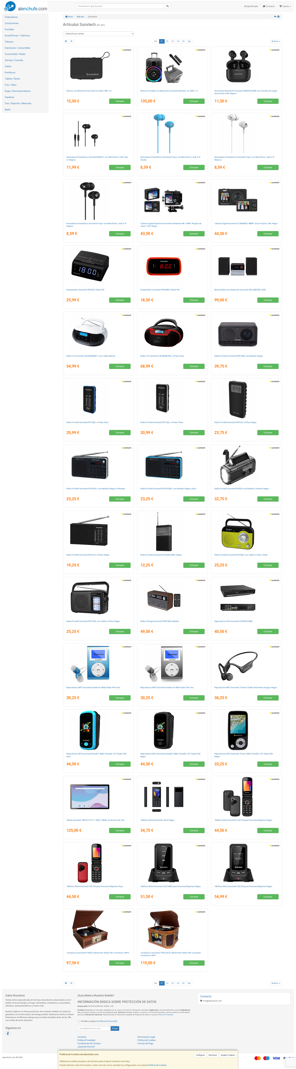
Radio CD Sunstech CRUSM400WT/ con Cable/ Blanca (90, 356)
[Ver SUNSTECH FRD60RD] (173, 266)
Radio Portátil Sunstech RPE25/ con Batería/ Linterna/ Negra (241, 488)
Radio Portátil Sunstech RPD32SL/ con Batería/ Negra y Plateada (95, 488)
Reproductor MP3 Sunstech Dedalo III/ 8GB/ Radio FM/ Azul (93, 687)
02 (167, 41)
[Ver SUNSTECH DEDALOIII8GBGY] (173, 664)
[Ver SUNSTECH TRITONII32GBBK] (247, 664)
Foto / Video (10, 85)
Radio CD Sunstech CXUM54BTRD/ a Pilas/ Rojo (162, 356)
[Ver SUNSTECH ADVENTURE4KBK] (173, 200)
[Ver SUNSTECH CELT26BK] (247, 863)
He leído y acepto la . (99, 1021)
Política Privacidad (86, 1040)
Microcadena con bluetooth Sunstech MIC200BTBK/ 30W (240, 290)
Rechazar (213, 1055)
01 (162, 41)
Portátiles (9, 29)
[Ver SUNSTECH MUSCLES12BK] (173, 67)
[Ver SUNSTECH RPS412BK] (99, 531)
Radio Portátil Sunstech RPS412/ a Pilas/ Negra (87, 555)
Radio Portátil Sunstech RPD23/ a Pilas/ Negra (235, 422)
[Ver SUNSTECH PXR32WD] (99, 929)
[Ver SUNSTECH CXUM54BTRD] (173, 332)
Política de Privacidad (165, 1015)
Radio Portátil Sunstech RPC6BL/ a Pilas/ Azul (87, 422)
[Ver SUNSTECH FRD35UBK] (99, 266)
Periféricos (10, 72)
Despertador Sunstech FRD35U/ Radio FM (85, 290)
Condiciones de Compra (89, 1043)
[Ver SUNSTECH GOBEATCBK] (99, 67)
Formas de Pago (145, 1043)
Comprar (120, 101)
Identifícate (252, 6)
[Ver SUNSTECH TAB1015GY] (99, 797)
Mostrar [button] (275, 41)
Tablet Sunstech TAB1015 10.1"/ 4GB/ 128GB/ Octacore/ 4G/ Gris (95, 820)
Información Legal (146, 1037)
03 (173, 41)
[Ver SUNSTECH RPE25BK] (247, 465)
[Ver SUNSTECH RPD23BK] (247, 399)
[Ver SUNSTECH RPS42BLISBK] (173, 531)
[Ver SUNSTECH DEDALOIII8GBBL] (99, 664)
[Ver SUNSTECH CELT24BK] (247, 797)
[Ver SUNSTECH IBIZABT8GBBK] (173, 730)
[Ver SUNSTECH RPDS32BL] (173, 465)
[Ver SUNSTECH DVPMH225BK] (247, 598)
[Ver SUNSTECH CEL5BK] (173, 797)
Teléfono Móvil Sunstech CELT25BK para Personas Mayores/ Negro (170, 886)
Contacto (270, 6)
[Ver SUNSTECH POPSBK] (99, 200)
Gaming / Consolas (14, 60)
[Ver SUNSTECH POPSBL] (173, 133)
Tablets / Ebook (12, 78)
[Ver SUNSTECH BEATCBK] (99, 133)
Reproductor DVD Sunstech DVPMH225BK (233, 621)
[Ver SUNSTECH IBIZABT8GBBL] (99, 730)
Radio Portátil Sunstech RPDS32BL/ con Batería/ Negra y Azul (168, 488)
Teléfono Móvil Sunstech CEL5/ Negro (157, 820)
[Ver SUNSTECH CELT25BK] (173, 863)
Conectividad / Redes (15, 54)
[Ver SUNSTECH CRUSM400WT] (99, 332)
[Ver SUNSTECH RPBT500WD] (173, 598)
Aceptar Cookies (228, 1055)
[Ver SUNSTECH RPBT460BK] (247, 332)
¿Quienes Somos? (86, 1046)
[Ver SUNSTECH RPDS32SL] (99, 465)
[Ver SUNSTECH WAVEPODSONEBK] (247, 67)
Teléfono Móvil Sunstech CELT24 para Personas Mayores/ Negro (243, 820)
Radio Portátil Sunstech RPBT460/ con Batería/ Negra (238, 356)
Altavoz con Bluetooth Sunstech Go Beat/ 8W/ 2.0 (88, 91)
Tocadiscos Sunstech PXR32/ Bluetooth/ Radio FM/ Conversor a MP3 (97, 953)
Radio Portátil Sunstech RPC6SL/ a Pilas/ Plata (161, 422)
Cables (8, 66)
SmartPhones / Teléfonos (17, 35)
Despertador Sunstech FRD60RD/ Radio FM (159, 290)
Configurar (200, 1055)
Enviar (114, 1028)
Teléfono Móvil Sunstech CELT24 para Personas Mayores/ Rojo (94, 886)
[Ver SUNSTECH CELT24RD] (99, 863)
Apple (7, 109)
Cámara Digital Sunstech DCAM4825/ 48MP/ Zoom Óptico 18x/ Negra (246, 223)
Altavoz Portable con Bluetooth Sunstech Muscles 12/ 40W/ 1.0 (169, 91)
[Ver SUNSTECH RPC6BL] (99, 399)
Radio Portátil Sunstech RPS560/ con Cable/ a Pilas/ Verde (240, 555)
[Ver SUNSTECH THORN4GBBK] (247, 730)
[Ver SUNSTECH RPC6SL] (173, 399)
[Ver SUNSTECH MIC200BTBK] (247, 266)
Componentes (12, 23)
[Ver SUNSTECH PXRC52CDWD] (173, 929)
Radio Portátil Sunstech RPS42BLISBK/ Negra (160, 555)
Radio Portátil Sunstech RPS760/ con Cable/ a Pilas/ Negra (93, 621)
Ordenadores (11, 17)
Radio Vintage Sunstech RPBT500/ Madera (159, 621)
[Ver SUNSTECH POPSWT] (247, 133)
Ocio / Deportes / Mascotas (18, 103)
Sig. (189, 41)
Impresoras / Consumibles (17, 48)
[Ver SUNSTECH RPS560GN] (247, 531)
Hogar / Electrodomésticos (18, 91)
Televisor (9, 42)
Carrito (286, 6)
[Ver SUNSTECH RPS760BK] (99, 598)
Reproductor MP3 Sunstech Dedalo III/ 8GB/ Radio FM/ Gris (167, 687)
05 (183, 41)
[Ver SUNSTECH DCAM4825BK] (247, 200)
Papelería (9, 97)
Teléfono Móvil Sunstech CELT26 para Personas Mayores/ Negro (243, 886)
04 (178, 41)
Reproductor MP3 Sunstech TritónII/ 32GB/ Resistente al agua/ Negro (245, 687)
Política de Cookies (157, 1065)
